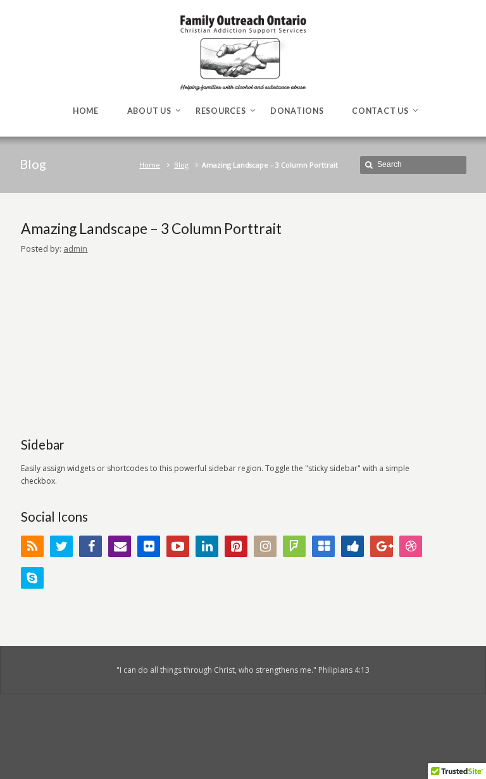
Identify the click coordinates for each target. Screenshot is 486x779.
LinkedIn (207, 546)
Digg (352, 546)
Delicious (323, 546)
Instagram (265, 546)
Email (119, 546)
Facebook (90, 546)
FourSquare (294, 546)
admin (75, 248)
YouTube (177, 546)
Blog (181, 164)
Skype (32, 578)
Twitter (61, 546)
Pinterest (236, 546)
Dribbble (410, 546)
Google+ (381, 546)
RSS (32, 546)
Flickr (148, 546)
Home (149, 164)
